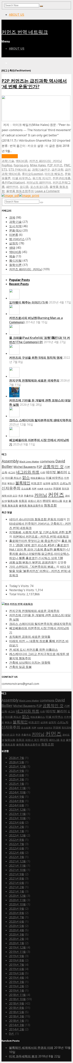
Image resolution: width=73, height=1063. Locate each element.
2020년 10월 (17, 904)
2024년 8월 (16, 801)
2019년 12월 (17, 947)
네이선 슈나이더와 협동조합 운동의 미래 (36, 519)
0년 (11, 1034)
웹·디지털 (15, 260)
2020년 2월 (16, 939)
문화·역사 (15, 230)
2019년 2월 (16, 986)
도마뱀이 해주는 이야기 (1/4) (28, 302)
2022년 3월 (16, 857)
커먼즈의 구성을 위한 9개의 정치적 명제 (36, 358)
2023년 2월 (16, 827)
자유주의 (48, 488)
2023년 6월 (16, 822)
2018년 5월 (16, 1012)
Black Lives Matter (29, 461)
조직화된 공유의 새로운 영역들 (29, 637)
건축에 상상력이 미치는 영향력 (29, 662)
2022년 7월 (16, 844)
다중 (42, 472)
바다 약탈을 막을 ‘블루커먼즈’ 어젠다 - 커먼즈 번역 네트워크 (40, 571)
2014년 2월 (16, 1029)
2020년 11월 (17, 900)
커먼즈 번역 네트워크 (24, 32)
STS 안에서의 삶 (20, 169)
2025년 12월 (17, 766)
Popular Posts (19, 280)
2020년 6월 (16, 922)
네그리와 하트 (27, 471)
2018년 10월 (17, 999)
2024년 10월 (17, 792)
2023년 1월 (16, 831)
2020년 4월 (16, 930)
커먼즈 (56, 494)
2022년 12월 (17, 835)
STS (4, 169)
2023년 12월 (17, 810)
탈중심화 (12, 501)
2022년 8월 (16, 840)
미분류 (13, 235)
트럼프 (23, 501)
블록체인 (22, 482)
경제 (12, 217)
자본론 (40, 488)
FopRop (7, 165)
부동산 (11, 483)
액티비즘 (22, 161)
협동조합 (50, 505)
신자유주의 (11, 488)
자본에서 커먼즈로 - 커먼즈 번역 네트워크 (41, 536)
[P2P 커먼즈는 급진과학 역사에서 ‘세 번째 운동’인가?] (36, 120)
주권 (20, 495)
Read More (10, 156)
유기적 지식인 (41, 178)
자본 (34, 488)
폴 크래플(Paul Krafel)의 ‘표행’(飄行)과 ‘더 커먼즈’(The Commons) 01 (39, 340)
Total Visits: (17, 594)
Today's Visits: (19, 586)
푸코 (65, 501)
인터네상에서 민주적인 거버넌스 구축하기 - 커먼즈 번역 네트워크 (40, 523)
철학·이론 (15, 265)
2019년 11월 (17, 952)
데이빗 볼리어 (56, 472)
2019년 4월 (16, 978)
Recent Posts (19, 284)
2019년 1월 (16, 990)
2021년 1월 (16, 891)
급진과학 (57, 169)
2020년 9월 (16, 909)
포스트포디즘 (39, 187)
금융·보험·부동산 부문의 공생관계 (31, 562)
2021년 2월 (16, 887)
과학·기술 (8, 161)
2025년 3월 (16, 779)
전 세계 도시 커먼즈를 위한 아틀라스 (33, 650)
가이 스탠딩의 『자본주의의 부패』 (32, 567)
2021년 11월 (17, 866)
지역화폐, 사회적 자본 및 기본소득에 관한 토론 (40, 532)
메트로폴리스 (38, 478)
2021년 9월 (16, 874)
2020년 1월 (16, 943)
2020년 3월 (16, 934)
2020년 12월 (17, 896)
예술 (12, 256)
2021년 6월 (16, 883)
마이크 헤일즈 (54, 174)
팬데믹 (46, 501)
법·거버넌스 (17, 239)
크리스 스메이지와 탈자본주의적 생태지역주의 (40, 420)
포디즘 (24, 187)
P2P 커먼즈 (55, 165)
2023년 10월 (17, 818)
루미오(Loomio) (32, 174)
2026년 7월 (16, 758)
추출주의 (29, 495)
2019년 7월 (16, 965)
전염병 (57, 488)
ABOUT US (16, 15)
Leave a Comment (47, 191)
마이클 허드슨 (13, 478)
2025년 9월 (16, 771)
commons (47, 461)
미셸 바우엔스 (21, 178)
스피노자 (65, 483)
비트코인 (36, 483)
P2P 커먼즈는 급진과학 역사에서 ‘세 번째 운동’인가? (34, 83)
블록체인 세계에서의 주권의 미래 (31, 1048)
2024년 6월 (16, 805)
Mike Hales (38, 165)
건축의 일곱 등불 (20, 667)
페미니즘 (57, 501)
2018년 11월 (17, 995)
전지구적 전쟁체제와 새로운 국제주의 (34, 380)
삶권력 (46, 483)
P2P (39, 467)
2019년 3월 (16, 982)
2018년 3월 (16, 1016)
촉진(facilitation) (13, 182)
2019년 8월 (16, 960)
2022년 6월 (16, 848)
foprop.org (21, 165)
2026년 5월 (16, 762)
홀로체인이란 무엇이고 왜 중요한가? (33, 541)
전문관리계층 (62, 178)
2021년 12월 (17, 861)
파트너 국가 (35, 501)
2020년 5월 (16, 926)
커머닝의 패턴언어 (38, 182)
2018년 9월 (16, 1003)
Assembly (10, 461)
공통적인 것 (53, 466)
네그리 (11, 472)
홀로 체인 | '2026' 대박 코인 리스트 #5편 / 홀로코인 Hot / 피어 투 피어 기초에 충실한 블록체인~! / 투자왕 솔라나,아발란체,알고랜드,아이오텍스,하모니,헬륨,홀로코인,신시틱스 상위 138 (40, 549)
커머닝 (40, 495)
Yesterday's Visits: (22, 590)
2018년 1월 (16, 1021)
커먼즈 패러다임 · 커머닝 (45, 161)
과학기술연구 (41, 169)
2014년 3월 (16, 1025)
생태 (12, 248)
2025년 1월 (16, 784)
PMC (67, 165)
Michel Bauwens (24, 467)
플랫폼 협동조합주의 (20, 191)
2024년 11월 (17, 788)
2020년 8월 (16, 913)
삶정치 (13, 243)
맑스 (26, 477)
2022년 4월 (16, 853)
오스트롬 (26, 488)
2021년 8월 (16, 878)
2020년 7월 (16, 917)
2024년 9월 (16, 797)
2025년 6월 (16, 775)
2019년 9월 (16, 956)
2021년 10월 (17, 870)
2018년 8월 (16, 1008)
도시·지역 (15, 226)
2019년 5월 (16, 973)
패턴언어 (12, 187)
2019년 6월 (16, 969)
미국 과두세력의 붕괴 (23, 1056)
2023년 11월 (17, 814)
